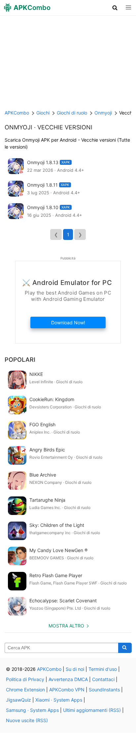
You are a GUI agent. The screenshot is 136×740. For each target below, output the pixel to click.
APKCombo (17, 113)
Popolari (20, 359)
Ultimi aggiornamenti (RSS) (92, 710)
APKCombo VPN (67, 689)
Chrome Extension (25, 689)
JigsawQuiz (18, 700)
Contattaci (103, 679)
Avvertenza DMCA (68, 679)
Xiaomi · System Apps (58, 700)
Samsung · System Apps (32, 710)
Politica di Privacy (25, 679)
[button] (115, 7)
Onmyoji (18, 127)
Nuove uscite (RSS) (27, 720)
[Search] (125, 648)
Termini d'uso (102, 669)
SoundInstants (104, 689)
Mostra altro (66, 625)
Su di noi (75, 669)
